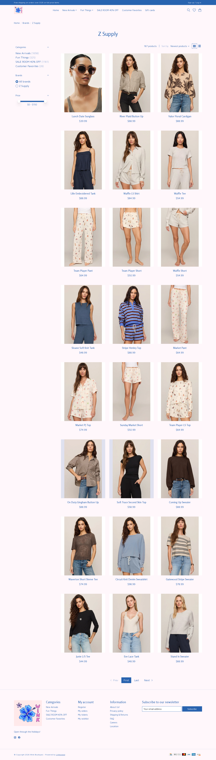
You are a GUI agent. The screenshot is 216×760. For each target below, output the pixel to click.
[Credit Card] (171, 754)
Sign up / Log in (194, 2)
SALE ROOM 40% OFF (108, 10)
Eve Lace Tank (131, 656)
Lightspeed (60, 755)
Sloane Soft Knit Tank (83, 347)
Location (114, 726)
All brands (24, 81)
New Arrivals (23, 53)
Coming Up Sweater (180, 502)
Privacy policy (116, 711)
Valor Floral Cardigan (179, 116)
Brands (26, 23)
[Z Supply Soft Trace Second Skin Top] (131, 468)
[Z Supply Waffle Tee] (180, 160)
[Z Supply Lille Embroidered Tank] (83, 160)
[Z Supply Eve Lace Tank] (131, 623)
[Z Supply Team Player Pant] (83, 237)
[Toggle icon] (188, 10)
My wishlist (83, 718)
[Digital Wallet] (177, 754)
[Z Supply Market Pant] (180, 314)
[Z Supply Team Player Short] (131, 237)
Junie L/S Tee (83, 656)
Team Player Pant (83, 270)
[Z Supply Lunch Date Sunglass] (83, 82)
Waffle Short (180, 270)
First (126, 680)
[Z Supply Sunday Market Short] (131, 391)
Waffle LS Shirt (131, 193)
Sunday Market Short (131, 425)
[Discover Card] (199, 754)
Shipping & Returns (119, 714)
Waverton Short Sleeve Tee (83, 579)
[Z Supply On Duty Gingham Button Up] (83, 468)
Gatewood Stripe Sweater (180, 579)
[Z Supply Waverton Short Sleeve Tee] (83, 546)
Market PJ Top (83, 425)
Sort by (165, 46)
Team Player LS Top (180, 425)
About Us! (115, 707)
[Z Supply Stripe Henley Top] (131, 314)
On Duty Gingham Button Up (83, 502)
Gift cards (150, 10)
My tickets (83, 714)
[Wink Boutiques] (18, 10)
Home (56, 10)
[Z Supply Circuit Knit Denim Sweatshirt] (131, 546)
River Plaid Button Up (131, 116)
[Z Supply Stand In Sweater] (180, 623)
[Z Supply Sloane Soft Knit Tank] (83, 314)
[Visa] (189, 754)
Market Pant (179, 347)
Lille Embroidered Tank (83, 193)
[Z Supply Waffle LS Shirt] (131, 160)
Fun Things (22, 57)
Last (136, 680)
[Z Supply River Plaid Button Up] (131, 82)
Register (82, 707)
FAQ (112, 718)
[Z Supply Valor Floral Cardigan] (180, 82)
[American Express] (194, 754)
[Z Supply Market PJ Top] (83, 391)
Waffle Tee (180, 193)
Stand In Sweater (180, 656)
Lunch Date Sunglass (83, 116)
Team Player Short (132, 270)
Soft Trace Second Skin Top (131, 502)
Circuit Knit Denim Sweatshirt (131, 579)
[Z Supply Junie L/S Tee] (83, 623)
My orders (82, 711)
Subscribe (192, 709)
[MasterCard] (184, 754)
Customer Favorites (132, 10)
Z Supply (24, 85)
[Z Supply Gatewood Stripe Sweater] (180, 546)
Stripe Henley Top (131, 347)
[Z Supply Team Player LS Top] (180, 391)
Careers (113, 722)
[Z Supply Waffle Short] (180, 237)
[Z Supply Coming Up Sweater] (180, 468)
